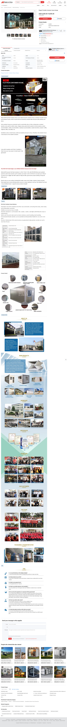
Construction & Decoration (7, 7)
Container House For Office (30, 713)
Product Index (52, 719)
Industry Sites (40, 719)
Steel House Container (54, 711)
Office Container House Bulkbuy (42, 713)
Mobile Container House (19, 706)
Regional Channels (46, 719)
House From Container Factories (43, 711)
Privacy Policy (49, 722)
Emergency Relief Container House (7, 706)
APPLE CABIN (19, 691)
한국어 (42, 720)
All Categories (4, 5)
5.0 (53, 50)
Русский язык (24, 720)
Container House (22, 7)
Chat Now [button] (60, 18)
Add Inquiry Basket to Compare (19, 38)
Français (20, 720)
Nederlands (35, 720)
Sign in (65, 2)
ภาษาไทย (50, 720)
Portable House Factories (6, 711)
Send (10, 638)
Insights (60, 719)
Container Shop (3, 695)
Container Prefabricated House (19, 713)
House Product (24, 711)
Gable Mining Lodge (4, 691)
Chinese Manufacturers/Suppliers (21, 719)
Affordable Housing (53, 693)
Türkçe (54, 720)
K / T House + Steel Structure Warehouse (40, 693)
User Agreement (39, 722)
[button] (43, 50)
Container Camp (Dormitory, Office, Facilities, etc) (58, 691)
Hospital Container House (38, 695)
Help (48, 5)
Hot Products (8, 719)
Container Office (20, 695)
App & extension (53, 5)
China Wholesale (29, 719)
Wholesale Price (35, 719)
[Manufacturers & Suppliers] (6, 2)
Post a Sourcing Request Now (31, 638)
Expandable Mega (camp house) (22, 693)
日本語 (45, 720)
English (9, 720)
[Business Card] (64, 53)
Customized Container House (6, 713)
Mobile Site (56, 719)
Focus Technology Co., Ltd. (27, 722)
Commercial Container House (30, 706)
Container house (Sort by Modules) (6, 693)
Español (12, 720)
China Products (13, 719)
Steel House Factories (32, 711)
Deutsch (31, 720)
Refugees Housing (53, 695)
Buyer (43, 5)
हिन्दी (47, 720)
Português (16, 720)
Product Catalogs (16, 689)
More (2, 715)
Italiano (28, 720)
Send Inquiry (45, 18)
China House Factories (16, 711)
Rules (65, 5)
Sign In (40, 43)
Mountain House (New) (37, 691)
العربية (39, 720)
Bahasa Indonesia (62, 720)
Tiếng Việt (57, 720)
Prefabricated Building (16, 7)
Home (2, 7)
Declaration (44, 722)
